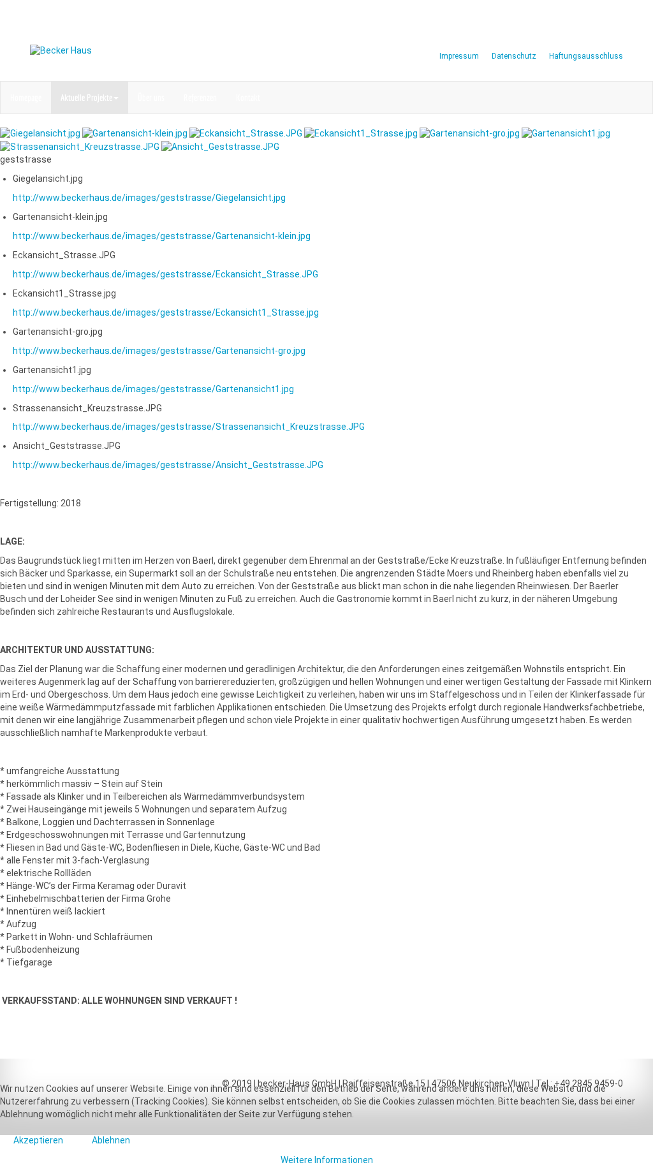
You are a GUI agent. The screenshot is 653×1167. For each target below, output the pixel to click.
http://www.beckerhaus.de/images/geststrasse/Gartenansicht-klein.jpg (162, 236)
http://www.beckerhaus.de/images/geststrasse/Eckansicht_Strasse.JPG (165, 274)
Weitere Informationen (327, 1160)
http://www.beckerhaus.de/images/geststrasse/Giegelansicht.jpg (149, 198)
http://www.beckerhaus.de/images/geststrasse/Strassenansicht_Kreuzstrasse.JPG (189, 427)
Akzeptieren (38, 1140)
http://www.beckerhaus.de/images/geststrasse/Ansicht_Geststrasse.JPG (168, 465)
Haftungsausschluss (586, 56)
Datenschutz (514, 56)
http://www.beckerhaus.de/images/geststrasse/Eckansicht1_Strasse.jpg (166, 312)
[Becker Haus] (173, 51)
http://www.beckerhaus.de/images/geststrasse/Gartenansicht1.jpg (153, 389)
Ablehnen (111, 1140)
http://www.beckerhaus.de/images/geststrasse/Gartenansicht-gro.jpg (159, 351)
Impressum (459, 56)
